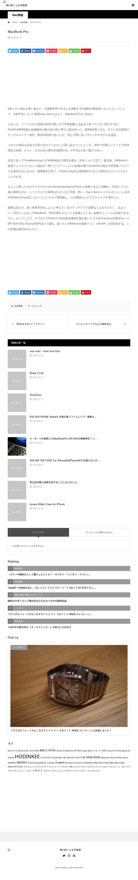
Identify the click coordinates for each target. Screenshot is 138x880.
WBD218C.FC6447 (15, 767)
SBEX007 (21, 762)
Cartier (59, 751)
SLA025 (31, 763)
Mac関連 (17, 15)
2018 (32, 751)
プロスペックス (49, 771)
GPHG (104, 751)
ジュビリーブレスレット (110, 767)
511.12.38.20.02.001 (20, 751)
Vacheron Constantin (74, 763)
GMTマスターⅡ (94, 751)
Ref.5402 (67, 757)
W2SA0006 (88, 763)
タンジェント (19, 771)
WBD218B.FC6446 (116, 763)
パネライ (37, 770)
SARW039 (12, 763)
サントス (52, 767)
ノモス (28, 771)
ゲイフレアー (42, 767)
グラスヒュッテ (30, 767)
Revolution (105, 757)
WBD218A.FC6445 (101, 763)
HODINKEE (27, 756)
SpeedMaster (40, 763)
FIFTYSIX (77, 751)
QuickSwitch (57, 757)
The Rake (51, 763)
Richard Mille (116, 757)
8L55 (10, 751)
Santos (125, 757)
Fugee (84, 751)
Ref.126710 (76, 757)
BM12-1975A (48, 750)
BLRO (36, 751)
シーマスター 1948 (65, 767)
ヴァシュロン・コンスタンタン (87, 771)
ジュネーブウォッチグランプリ (86, 767)
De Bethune (68, 751)
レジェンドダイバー (65, 771)
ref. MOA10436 (90, 757)
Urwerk (60, 762)
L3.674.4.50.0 (45, 757)
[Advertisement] (69, 81)
